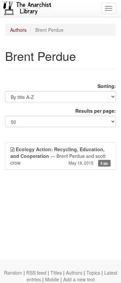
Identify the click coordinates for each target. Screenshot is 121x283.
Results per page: (95, 110)
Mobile (52, 279)
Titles (56, 272)
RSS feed (36, 272)
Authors (18, 29)
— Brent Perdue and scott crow (59, 156)
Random (13, 272)
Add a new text (79, 279)
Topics (93, 272)
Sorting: (106, 86)
